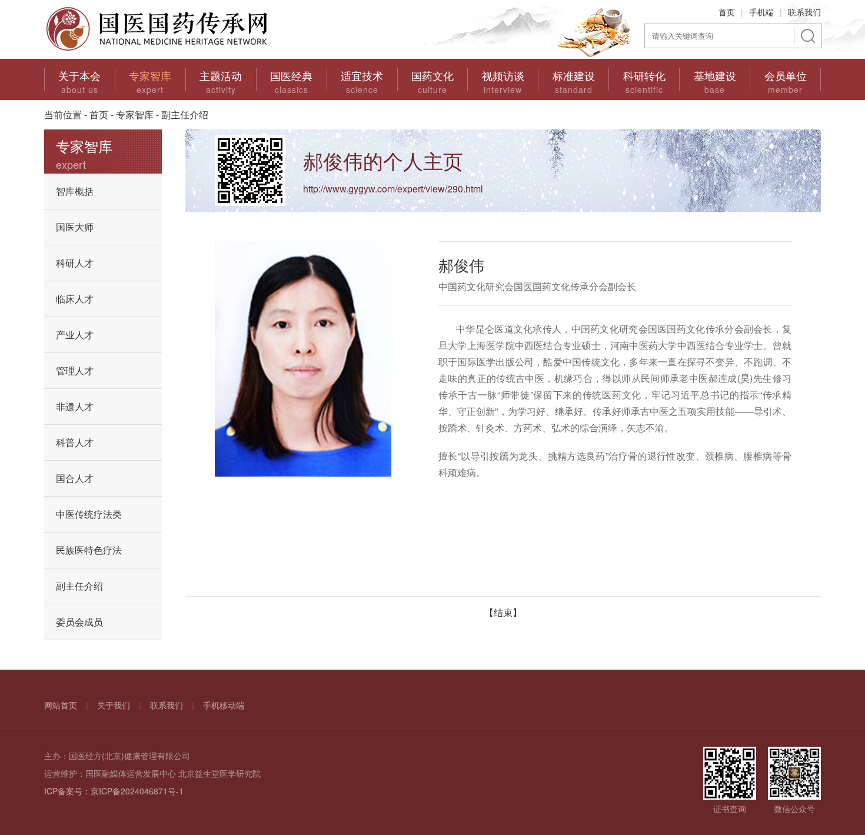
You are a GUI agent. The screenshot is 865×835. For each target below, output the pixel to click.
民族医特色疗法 (89, 550)
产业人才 (75, 334)
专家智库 (150, 75)
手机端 (761, 12)
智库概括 (75, 191)
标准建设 (574, 75)
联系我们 (804, 12)
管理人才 (75, 370)
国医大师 (75, 227)
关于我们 (113, 705)
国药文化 (432, 75)
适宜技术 (362, 75)
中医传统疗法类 (89, 514)
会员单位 (785, 75)
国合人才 (75, 478)
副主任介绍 (79, 586)
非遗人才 (75, 406)
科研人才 (75, 263)
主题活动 (220, 75)
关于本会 (79, 75)
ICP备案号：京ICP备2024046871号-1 (114, 791)
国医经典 (291, 75)
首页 (726, 12)
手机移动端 (223, 705)
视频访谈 (503, 75)
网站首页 (60, 705)
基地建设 (715, 75)
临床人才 (75, 298)
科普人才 (75, 442)
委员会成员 (79, 621)
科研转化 (644, 75)
